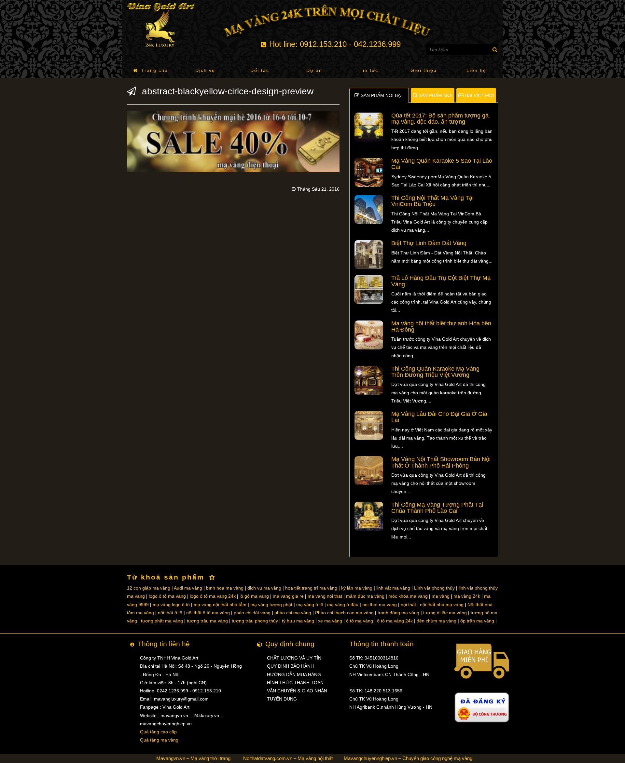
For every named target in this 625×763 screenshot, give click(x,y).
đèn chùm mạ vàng (436, 620)
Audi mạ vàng (188, 588)
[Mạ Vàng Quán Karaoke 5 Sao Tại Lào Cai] (368, 171)
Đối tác (259, 70)
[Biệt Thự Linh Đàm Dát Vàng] (368, 254)
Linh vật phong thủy (434, 588)
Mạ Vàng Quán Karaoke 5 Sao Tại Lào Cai (441, 163)
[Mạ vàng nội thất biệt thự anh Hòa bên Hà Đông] (368, 334)
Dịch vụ (205, 70)
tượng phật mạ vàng (162, 620)
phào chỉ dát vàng (252, 612)
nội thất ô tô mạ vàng (208, 612)
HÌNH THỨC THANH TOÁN (295, 682)
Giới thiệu (423, 70)
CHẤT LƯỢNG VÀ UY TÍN (294, 658)
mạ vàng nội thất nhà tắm (220, 604)
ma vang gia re (288, 596)
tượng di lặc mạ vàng (445, 612)
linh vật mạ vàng (393, 588)
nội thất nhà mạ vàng (442, 604)
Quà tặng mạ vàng (159, 740)
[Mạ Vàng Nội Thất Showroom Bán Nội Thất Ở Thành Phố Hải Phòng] (368, 470)
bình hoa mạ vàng (224, 588)
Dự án (314, 70)
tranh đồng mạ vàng (398, 612)
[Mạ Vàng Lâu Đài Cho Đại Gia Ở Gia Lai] (368, 425)
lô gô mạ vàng (254, 596)
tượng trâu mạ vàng (207, 620)
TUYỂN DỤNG (282, 699)
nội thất (408, 604)
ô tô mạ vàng (359, 620)
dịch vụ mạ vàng (264, 588)
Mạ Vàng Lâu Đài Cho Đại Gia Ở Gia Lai (439, 417)
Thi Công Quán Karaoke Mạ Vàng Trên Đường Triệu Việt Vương (435, 371)
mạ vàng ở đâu (342, 604)
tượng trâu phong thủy (255, 620)
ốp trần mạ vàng (477, 620)
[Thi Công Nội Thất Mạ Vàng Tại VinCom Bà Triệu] (368, 208)
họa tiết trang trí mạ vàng (311, 588)
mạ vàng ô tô (309, 604)
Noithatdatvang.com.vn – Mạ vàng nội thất (288, 758)
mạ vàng (441, 596)
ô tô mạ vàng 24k (395, 620)
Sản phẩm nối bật (382, 95)
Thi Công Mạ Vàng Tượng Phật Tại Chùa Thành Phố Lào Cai (437, 507)
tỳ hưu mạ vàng (298, 620)
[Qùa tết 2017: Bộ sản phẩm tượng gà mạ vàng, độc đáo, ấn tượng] (368, 126)
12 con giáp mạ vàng (148, 588)
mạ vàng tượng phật (271, 604)
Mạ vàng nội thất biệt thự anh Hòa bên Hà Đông (441, 326)
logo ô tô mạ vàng (167, 596)
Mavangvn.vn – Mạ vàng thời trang (193, 758)
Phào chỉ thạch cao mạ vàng (344, 612)
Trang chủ (154, 70)
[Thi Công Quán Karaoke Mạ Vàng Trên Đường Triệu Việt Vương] (368, 379)
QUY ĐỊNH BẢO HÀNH (290, 666)
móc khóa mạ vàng (408, 596)
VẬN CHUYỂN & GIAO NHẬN (297, 690)
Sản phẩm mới (435, 95)
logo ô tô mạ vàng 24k (213, 596)
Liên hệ (476, 70)
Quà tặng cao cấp (158, 731)
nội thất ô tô (170, 612)
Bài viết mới (479, 95)
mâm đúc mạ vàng (365, 596)
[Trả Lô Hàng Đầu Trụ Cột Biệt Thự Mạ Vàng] (368, 289)
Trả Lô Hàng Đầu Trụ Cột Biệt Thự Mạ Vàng (441, 281)
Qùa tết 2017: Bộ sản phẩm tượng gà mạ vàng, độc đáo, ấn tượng (440, 118)
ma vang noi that (325, 596)
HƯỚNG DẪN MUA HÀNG (294, 674)
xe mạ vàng (330, 620)
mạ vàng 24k (466, 596)
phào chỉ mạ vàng (292, 612)
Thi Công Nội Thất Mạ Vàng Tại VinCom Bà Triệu (432, 201)
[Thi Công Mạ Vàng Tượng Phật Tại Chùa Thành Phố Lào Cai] (368, 515)
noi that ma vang (379, 604)
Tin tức (369, 70)
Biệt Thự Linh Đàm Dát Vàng (428, 243)
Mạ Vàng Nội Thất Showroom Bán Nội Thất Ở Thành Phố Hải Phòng (441, 462)
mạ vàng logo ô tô (171, 604)
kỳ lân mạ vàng (356, 588)
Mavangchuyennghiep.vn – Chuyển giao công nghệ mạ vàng (408, 758)
